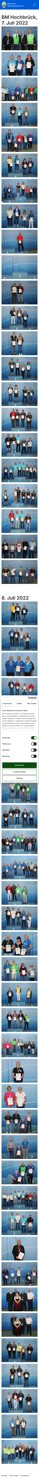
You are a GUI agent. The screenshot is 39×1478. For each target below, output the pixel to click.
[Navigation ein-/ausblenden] (34, 5)
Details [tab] (19, 703)
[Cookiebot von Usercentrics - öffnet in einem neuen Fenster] (28, 698)
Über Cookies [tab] (32, 703)
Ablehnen (19, 778)
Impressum (25, 1476)
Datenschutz (14, 1476)
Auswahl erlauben (19, 772)
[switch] (34, 743)
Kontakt (4, 1476)
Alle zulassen (19, 765)
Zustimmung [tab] (6, 703)
